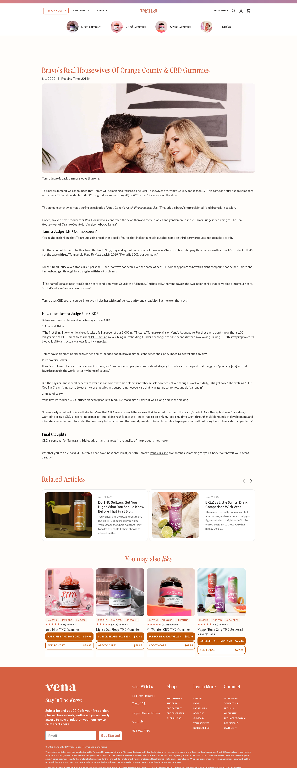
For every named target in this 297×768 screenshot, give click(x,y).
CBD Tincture (98, 337)
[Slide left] (244, 481)
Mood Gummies (135, 26)
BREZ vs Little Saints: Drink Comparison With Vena (226, 504)
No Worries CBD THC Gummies (168, 629)
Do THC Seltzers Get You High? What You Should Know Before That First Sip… (121, 506)
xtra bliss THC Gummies (62, 629)
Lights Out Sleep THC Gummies (118, 629)
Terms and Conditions (95, 746)
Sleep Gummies (91, 26)
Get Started (110, 735)
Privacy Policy (73, 746)
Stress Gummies (180, 26)
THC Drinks (223, 26)
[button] (56, 10)
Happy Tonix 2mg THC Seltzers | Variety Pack (220, 631)
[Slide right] (251, 481)
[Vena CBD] (60, 688)
